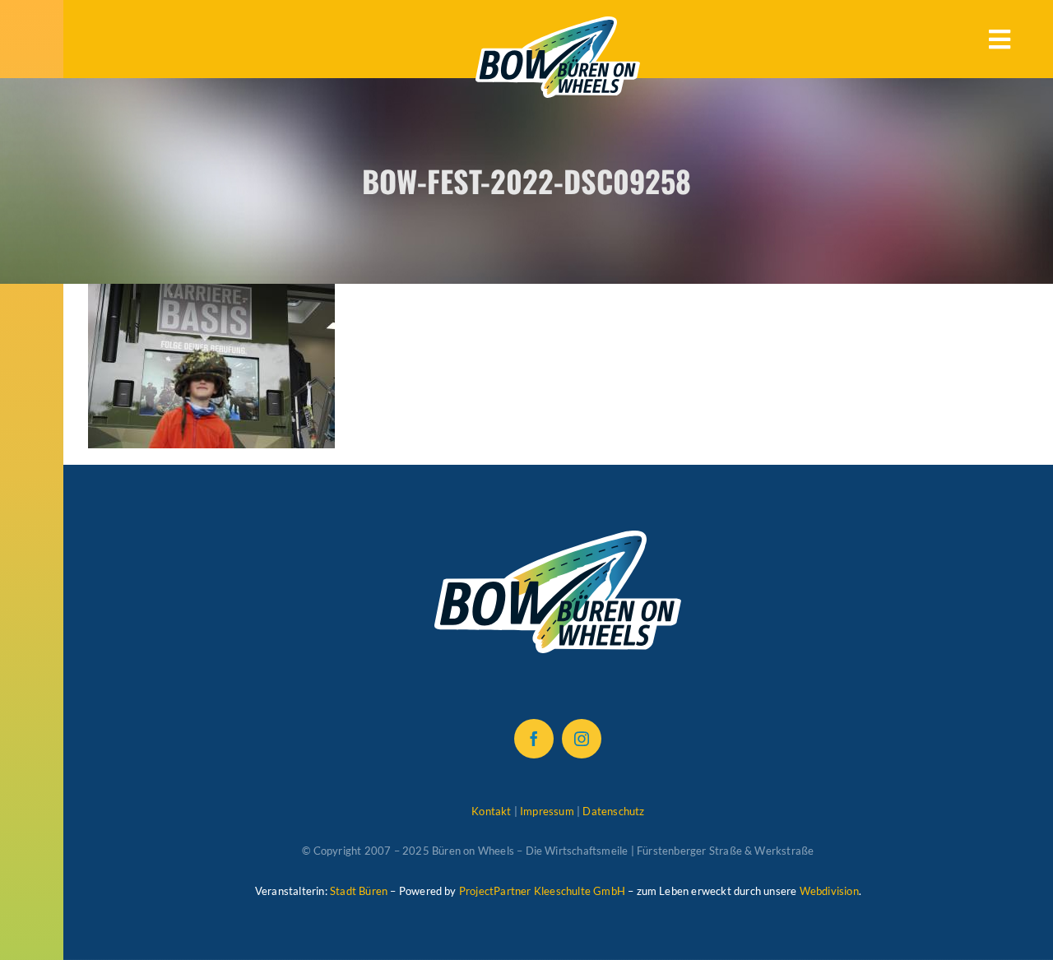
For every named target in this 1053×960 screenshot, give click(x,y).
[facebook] (534, 738)
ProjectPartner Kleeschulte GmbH (542, 890)
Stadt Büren (358, 890)
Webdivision (829, 890)
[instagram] (581, 738)
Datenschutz (613, 811)
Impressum (547, 811)
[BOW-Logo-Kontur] (557, 25)
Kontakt (491, 811)
